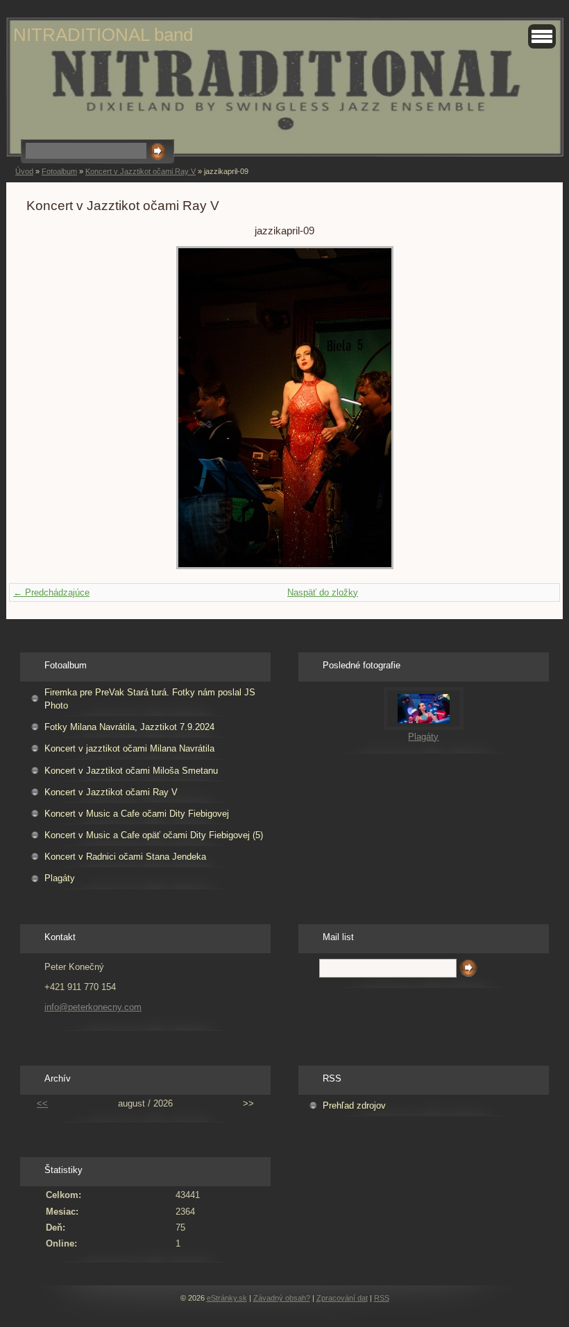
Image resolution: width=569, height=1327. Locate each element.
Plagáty (59, 878)
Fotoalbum (59, 171)
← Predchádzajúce (51, 592)
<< (42, 1103)
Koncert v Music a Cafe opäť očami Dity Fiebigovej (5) (153, 835)
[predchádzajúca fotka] (49, 407)
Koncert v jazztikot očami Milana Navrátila (129, 748)
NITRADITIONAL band (103, 34)
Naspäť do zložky (322, 592)
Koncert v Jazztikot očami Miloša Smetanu (131, 770)
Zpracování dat (342, 1298)
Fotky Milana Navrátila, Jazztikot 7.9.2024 (129, 727)
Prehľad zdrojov (354, 1105)
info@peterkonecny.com (93, 1007)
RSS (381, 1298)
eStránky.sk (227, 1298)
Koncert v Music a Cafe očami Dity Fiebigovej (136, 813)
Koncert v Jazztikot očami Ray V (140, 171)
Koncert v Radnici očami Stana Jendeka (125, 856)
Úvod (24, 171)
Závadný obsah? (281, 1298)
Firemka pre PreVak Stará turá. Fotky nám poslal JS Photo (149, 699)
